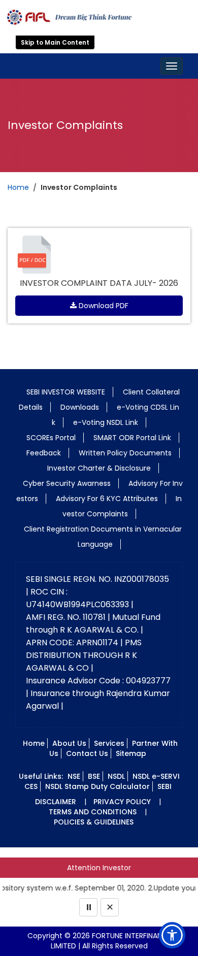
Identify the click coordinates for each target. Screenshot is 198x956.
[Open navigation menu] (171, 66)
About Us (69, 743)
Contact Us (87, 753)
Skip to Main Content (55, 42)
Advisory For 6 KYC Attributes (107, 498)
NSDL (116, 776)
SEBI (164, 786)
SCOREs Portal (51, 438)
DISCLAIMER (55, 802)
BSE (94, 776)
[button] (172, 935)
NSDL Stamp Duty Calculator (97, 786)
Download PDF (102, 306)
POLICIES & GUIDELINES (94, 822)
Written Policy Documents (125, 453)
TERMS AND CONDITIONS (93, 812)
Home (18, 187)
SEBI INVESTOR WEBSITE (65, 392)
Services (109, 743)
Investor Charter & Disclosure (99, 468)
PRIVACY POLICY (122, 802)
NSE (74, 776)
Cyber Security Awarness (67, 483)
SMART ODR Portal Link (132, 438)
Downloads (79, 407)
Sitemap (131, 753)
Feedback (43, 453)
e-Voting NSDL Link (105, 422)
